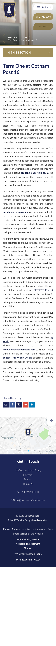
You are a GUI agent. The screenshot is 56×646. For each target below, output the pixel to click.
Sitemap (28, 548)
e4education (41, 520)
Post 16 (26, 37)
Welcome (12, 37)
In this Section (19, 52)
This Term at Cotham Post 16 (22, 40)
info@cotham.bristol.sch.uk (29, 500)
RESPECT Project (43, 290)
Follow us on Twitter (29, 559)
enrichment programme (15, 212)
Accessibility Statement (28, 543)
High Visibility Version (28, 539)
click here (15, 529)
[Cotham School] (9, 10)
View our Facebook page (29, 553)
